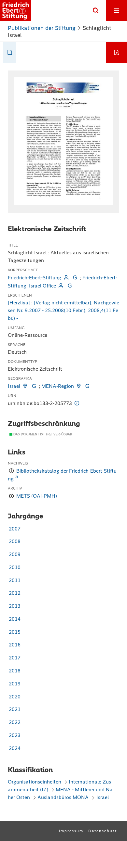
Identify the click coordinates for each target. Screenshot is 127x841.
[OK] (95, 10)
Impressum (71, 831)
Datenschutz (102, 831)
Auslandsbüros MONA (63, 797)
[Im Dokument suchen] (116, 52)
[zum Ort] (25, 386)
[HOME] (15, 10)
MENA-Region (57, 386)
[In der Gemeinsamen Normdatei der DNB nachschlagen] (74, 277)
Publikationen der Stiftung (42, 28)
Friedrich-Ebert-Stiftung (34, 277)
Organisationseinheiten (34, 782)
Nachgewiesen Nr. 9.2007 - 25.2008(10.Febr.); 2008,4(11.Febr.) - (63, 310)
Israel (14, 386)
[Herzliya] (19, 302)
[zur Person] (66, 277)
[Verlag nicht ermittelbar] (62, 302)
